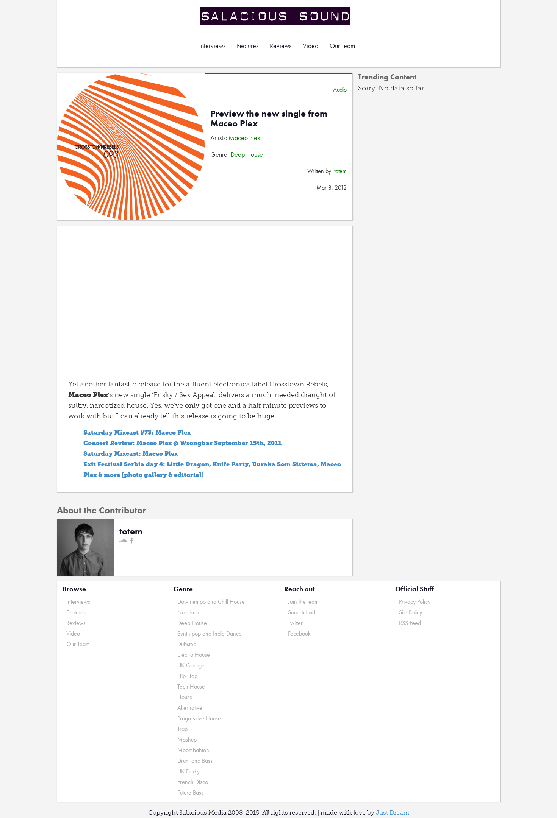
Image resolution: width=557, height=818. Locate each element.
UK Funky (188, 771)
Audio (340, 89)
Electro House (193, 655)
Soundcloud (301, 612)
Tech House (191, 686)
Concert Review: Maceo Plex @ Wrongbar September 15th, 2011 (182, 443)
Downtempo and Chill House (211, 602)
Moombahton (193, 750)
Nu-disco (188, 612)
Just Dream (392, 812)
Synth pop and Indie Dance (209, 633)
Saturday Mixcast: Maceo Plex (130, 453)
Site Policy (410, 612)
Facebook (299, 633)
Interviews (212, 45)
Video (310, 45)
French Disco (192, 782)
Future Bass (190, 792)
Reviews (280, 45)
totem (340, 171)
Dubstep (186, 644)
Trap (182, 729)
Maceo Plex (244, 137)
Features (247, 45)
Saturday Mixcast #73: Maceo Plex (137, 432)
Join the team (303, 602)
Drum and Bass (195, 761)
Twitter (295, 623)
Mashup (187, 739)
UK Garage (191, 665)
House (184, 697)
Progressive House (199, 718)
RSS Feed (410, 623)
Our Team (342, 45)
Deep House (246, 154)
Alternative (189, 708)
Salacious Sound (276, 16)
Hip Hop (187, 676)
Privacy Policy (414, 602)
